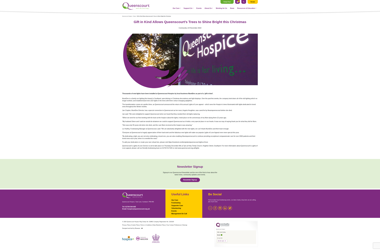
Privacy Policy (126, 225)
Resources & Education (246, 8)
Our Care (176, 8)
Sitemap (184, 225)
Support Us (188, 8)
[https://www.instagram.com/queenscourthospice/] (220, 208)
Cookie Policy (136, 225)
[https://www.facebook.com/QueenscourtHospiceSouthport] (215, 208)
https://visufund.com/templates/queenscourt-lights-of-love (188, 142)
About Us (208, 8)
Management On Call (179, 213)
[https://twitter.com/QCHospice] (230, 208)
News (232, 8)
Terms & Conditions (146, 225)
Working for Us (221, 8)
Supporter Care (177, 205)
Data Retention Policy (159, 225)
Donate (253, 2)
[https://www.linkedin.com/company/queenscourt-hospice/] (225, 208)
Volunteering (176, 208)
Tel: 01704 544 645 (129, 207)
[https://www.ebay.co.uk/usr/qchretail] (210, 208)
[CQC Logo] (222, 226)
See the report (221, 240)
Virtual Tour (227, 2)
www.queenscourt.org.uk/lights (188, 148)
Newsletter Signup (190, 180)
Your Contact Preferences (174, 225)
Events (199, 8)
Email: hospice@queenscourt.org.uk (136, 209)
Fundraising (175, 203)
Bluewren (137, 228)
